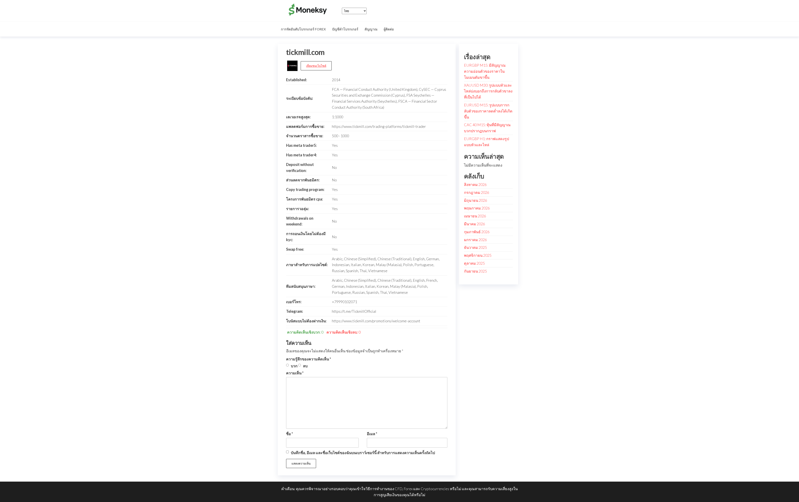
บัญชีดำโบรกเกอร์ (345, 29)
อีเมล (372, 433)
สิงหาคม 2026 (475, 184)
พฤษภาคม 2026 (477, 208)
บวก (294, 366)
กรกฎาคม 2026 (476, 192)
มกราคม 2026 (475, 239)
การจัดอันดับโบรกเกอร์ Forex (303, 29)
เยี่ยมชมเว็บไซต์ (316, 65)
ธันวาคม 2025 (475, 247)
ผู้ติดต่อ (389, 29)
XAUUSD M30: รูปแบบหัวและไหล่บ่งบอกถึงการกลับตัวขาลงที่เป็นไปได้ (488, 91)
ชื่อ (289, 433)
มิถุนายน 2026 (475, 200)
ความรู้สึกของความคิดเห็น (308, 359)
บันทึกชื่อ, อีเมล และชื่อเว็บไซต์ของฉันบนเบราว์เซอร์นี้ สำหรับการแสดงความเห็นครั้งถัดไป (363, 452)
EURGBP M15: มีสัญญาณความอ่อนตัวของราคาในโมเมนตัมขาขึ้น (485, 71)
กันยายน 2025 (475, 271)
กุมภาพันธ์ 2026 (477, 231)
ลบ (305, 366)
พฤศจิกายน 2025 (477, 255)
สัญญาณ (371, 29)
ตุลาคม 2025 (474, 263)
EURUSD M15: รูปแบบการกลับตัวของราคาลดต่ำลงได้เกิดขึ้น (488, 111)
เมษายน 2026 (475, 216)
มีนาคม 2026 (474, 224)
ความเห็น (295, 373)
